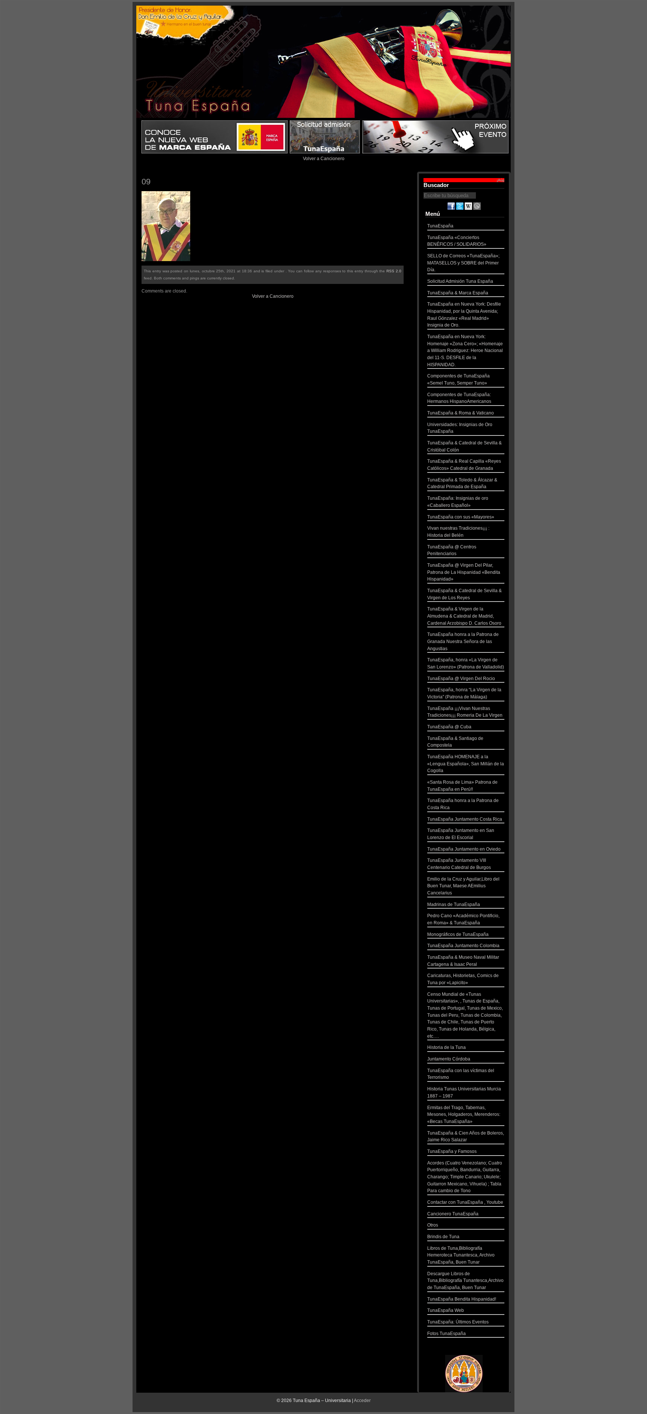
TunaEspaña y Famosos (452, 1151)
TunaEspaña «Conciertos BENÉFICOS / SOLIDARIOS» (456, 241)
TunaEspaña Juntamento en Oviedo (464, 849)
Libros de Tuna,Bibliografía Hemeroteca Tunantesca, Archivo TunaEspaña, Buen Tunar (461, 1255)
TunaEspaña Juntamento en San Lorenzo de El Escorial (460, 834)
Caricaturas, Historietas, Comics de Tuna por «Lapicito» (463, 979)
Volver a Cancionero (323, 158)
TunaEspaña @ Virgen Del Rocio (461, 678)
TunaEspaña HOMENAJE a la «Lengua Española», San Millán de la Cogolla (465, 763)
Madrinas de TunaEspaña (453, 904)
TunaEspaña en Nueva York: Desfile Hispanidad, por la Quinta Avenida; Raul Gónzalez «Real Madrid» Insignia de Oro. (464, 315)
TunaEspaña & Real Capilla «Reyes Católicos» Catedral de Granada (464, 465)
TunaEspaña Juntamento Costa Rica (464, 819)
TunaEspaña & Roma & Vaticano (460, 413)
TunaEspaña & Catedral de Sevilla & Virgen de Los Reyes (464, 594)
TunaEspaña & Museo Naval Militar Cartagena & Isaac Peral (463, 961)
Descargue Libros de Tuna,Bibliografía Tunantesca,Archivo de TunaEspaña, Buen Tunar (465, 1280)
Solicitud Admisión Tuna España (460, 281)
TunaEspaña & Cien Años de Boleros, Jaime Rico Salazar (465, 1136)
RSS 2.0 (393, 271)
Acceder (362, 1400)
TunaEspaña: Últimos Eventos (458, 1322)
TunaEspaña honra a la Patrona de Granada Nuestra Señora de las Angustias (463, 641)
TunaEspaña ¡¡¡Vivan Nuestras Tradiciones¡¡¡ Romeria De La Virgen (464, 712)
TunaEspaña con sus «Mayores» (460, 517)
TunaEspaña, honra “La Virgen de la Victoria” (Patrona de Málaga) (464, 693)
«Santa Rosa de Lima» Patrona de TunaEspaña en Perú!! (462, 786)
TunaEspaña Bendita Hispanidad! (461, 1299)
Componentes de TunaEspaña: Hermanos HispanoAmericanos (459, 398)
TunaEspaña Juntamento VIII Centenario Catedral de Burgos (459, 864)
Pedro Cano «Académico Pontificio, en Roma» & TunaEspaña (463, 919)
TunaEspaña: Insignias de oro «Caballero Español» (457, 502)
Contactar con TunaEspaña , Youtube (465, 1202)
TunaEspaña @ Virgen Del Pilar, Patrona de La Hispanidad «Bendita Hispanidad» (463, 572)
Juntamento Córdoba (448, 1059)
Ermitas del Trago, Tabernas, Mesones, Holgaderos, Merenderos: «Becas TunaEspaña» (463, 1114)
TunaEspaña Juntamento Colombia (463, 945)
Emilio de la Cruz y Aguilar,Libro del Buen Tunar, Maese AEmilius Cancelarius (463, 886)
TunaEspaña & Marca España (457, 293)
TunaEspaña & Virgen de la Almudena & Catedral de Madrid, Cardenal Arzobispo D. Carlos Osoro (464, 615)
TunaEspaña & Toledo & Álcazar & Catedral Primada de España (462, 483)
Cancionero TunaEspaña (453, 1213)
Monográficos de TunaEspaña (458, 934)
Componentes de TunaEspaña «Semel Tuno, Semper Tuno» (458, 379)
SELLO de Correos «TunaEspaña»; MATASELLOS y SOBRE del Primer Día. (463, 262)
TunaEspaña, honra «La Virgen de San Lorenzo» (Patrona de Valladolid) (465, 663)
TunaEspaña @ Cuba (449, 726)
